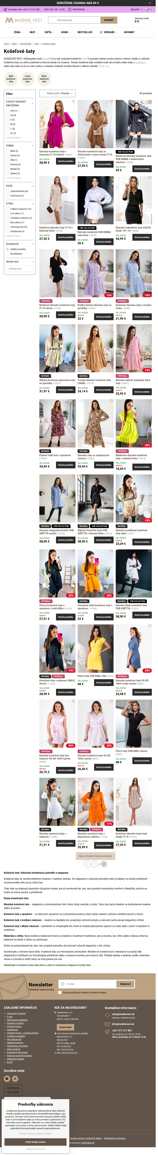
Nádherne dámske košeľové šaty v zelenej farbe (131, 457)
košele (45, 58)
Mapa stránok (13, 1049)
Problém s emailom (16, 1036)
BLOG (10, 1062)
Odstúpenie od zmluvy (17, 1046)
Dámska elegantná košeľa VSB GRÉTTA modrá (56, 532)
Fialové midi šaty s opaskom (55, 455)
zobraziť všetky (13, 137)
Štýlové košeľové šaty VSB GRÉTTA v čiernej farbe (92, 532)
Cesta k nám (65, 1027)
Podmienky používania (115, 1138)
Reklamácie (12, 1029)
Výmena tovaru (14, 1026)
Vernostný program (16, 1013)
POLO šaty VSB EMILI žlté (92, 676)
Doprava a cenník (15, 1023)
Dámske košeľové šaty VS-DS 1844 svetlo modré (132, 682)
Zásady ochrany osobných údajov (86, 1138)
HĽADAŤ (109, 20)
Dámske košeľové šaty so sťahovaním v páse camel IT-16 (95, 153)
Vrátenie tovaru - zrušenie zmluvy (23, 1033)
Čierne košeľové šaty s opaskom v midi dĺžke (51, 607)
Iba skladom (16, 253)
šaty (83, 58)
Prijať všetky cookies (35, 1142)
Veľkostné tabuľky (15, 1059)
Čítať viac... (105, 66)
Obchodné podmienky (17, 1020)
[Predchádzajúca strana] (87, 864)
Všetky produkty (18, 249)
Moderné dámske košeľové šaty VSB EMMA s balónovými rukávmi (133, 159)
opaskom (140, 62)
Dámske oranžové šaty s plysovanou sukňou (91, 835)
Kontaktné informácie (17, 1052)
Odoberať (125, 984)
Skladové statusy (15, 1042)
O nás (9, 1016)
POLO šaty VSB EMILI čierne (131, 751)
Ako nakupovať (14, 1039)
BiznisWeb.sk (88, 1143)
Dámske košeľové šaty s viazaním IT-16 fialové (52, 153)
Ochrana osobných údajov (19, 1055)
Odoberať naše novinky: (41, 989)
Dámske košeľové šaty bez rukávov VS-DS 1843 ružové (54, 757)
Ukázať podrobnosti (35, 1149)
